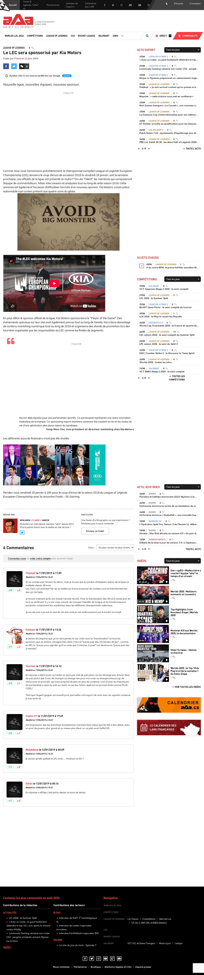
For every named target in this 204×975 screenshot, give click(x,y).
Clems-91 (31, 716)
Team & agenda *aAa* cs (31, 5)
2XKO (115, 35)
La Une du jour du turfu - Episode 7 (77, 945)
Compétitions (35, 35)
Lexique (178, 943)
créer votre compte (40, 558)
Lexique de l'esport (72, 5)
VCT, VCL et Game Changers (141, 943)
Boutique (96, 966)
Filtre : (91, 547)
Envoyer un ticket (95, 531)
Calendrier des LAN (90, 5)
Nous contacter (61, 966)
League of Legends (57, 35)
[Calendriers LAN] (169, 727)
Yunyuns (30, 629)
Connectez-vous (17, 558)
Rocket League (86, 35)
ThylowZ (31, 573)
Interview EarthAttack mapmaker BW (79, 933)
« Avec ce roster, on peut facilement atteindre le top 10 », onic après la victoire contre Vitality (28, 925)
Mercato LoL (165, 919)
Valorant (103, 35)
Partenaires (53, 5)
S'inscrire (178, 3)
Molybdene (32, 749)
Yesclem (31, 666)
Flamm (18, 58)
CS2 (73, 35)
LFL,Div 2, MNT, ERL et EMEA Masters (149, 922)
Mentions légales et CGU (118, 966)
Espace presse (143, 966)
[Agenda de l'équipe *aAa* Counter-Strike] (169, 705)
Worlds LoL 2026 (14, 35)
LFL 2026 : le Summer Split (23, 918)
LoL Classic (132, 919)
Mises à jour (165, 943)
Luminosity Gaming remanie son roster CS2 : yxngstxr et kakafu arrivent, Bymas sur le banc (28, 937)
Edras (29, 783)
